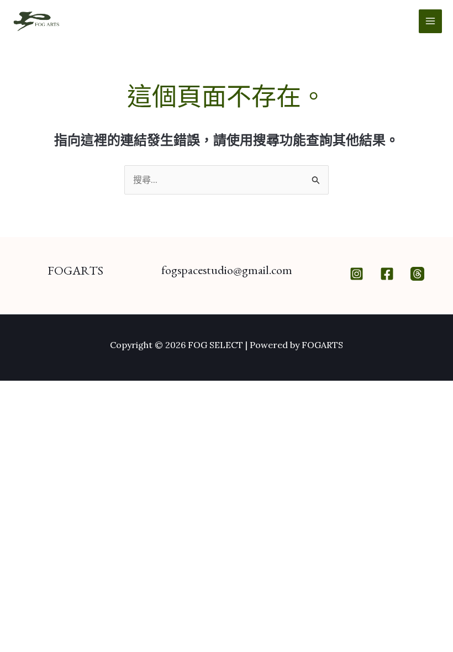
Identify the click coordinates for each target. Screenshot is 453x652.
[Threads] (417, 274)
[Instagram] (357, 274)
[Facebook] (387, 274)
